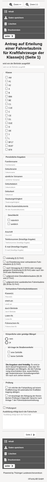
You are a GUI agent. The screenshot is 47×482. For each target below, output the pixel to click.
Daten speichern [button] (16, 18)
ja (10, 342)
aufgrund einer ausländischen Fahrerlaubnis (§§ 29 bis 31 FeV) (23, 283)
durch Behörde (11, 308)
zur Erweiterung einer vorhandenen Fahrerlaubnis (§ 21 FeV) (22, 263)
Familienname (11, 162)
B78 (10, 150)
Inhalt (11, 12)
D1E (10, 123)
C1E (10, 108)
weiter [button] (8, 36)
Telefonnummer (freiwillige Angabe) (20, 239)
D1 (10, 119)
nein (11, 339)
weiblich (14, 224)
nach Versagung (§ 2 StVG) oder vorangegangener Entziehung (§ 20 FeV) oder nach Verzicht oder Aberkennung (23, 270)
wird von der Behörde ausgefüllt (16, 63)
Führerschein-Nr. (12, 323)
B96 (10, 97)
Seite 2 (29, 435)
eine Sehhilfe (16, 352)
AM (10, 78)
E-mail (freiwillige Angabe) (16, 247)
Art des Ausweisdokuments (16, 206)
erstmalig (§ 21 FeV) (15, 258)
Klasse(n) (9, 293)
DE (10, 131)
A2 (10, 85)
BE (10, 100)
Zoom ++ (17, 4)
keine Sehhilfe (17, 356)
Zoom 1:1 (34, 4)
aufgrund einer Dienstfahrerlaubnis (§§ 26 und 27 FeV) (22, 277)
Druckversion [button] (13, 30)
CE (10, 116)
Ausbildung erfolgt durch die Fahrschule (20, 412)
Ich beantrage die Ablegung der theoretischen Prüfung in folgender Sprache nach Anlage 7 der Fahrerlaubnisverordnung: (23, 398)
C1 (10, 104)
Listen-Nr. (9, 316)
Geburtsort (9, 191)
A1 (10, 81)
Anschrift (9, 232)
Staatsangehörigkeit (13, 199)
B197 (11, 146)
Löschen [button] (12, 24)
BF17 (11, 142)
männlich (15, 220)
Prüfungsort (11, 408)
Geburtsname (11, 169)
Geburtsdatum (11, 184)
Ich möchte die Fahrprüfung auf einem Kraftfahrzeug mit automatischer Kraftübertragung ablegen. (23, 390)
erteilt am (9, 301)
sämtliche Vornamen (14, 176)
